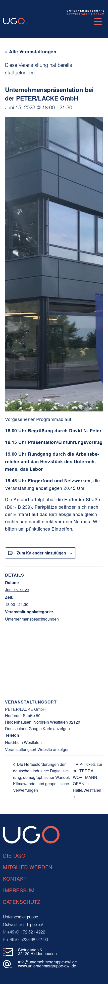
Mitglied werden (27, 867)
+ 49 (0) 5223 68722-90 (25, 940)
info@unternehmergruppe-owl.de (47, 962)
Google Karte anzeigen (49, 728)
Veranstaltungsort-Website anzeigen (37, 749)
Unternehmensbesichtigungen (32, 619)
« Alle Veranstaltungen (30, 51)
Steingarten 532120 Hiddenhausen (37, 952)
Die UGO (14, 855)
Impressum (18, 890)
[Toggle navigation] (98, 21)
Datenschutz (21, 901)
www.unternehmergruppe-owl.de (47, 966)
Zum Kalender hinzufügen (41, 553)
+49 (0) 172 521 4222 (24, 932)
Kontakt (15, 878)
